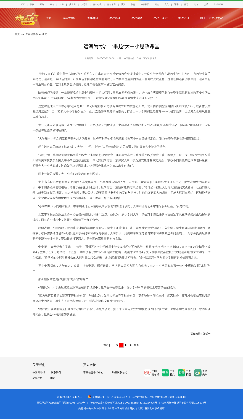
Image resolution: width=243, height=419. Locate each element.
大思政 (84, 4)
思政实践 (137, 18)
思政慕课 (115, 18)
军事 (176, 4)
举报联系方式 (119, 372)
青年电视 (97, 4)
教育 (133, 4)
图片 (42, 4)
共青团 (72, 4)
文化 (167, 4)
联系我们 (56, 372)
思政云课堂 (160, 18)
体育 (186, 4)
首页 (22, 4)
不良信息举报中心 (93, 372)
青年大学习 (69, 18)
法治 (123, 4)
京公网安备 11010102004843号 (110, 397)
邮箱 (52, 378)
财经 (61, 4)
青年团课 (93, 18)
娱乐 (206, 4)
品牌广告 (38, 378)
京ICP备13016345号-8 (69, 397)
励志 (157, 4)
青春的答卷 (31, 34)
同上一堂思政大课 (211, 18)
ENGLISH (218, 4)
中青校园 (145, 4)
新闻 (32, 4)
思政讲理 (183, 18)
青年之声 (111, 4)
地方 (196, 4)
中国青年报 (39, 372)
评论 (52, 4)
